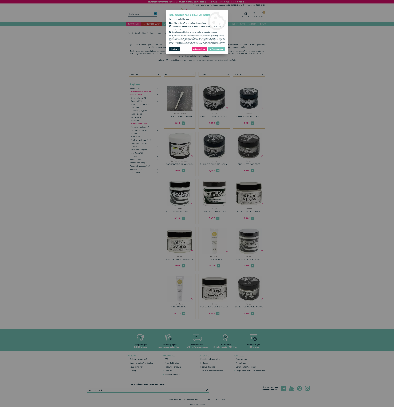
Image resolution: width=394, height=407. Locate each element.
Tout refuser (200, 49)
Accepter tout (217, 49)
